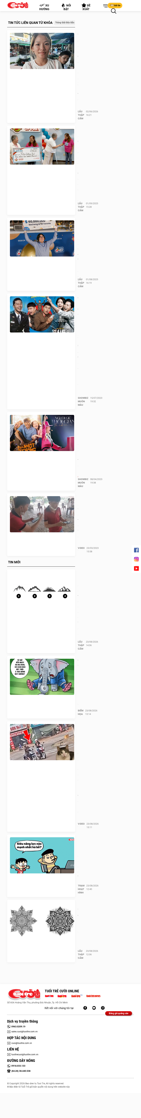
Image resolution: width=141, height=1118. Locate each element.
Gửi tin (117, 5)
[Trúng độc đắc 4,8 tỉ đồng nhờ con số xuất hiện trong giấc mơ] (42, 51)
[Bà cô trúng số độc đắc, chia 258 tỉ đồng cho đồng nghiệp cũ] (42, 146)
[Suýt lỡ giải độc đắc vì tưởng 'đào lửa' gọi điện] (42, 238)
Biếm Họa (80, 712)
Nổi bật (67, 7)
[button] (105, 6)
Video (81, 548)
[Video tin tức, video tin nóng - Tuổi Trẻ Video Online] (78, 995)
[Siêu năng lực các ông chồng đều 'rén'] (42, 855)
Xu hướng (44, 7)
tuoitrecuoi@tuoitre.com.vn (24, 1054)
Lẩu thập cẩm (81, 115)
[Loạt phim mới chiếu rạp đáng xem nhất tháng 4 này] (42, 433)
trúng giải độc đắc (64, 22)
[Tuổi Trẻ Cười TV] (94, 1008)
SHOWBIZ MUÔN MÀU (83, 401)
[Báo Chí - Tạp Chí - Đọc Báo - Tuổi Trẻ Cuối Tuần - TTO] (63, 995)
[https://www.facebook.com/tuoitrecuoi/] (85, 1008)
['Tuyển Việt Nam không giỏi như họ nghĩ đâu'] (42, 677)
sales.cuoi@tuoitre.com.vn (24, 1031)
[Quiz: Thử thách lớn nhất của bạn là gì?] (42, 921)
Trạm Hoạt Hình (81, 889)
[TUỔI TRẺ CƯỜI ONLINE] (24, 995)
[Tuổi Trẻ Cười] (103, 1008)
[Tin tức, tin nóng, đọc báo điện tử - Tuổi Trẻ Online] (50, 995)
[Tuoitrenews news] (93, 995)
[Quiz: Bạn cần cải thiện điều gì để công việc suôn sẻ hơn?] (42, 590)
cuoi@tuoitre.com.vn (21, 1043)
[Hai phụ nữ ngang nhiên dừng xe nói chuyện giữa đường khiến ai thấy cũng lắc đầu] (42, 742)
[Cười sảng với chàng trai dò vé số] (42, 514)
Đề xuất (87, 7)
